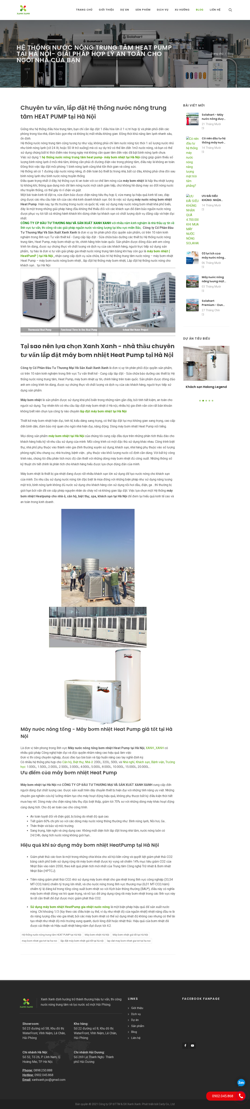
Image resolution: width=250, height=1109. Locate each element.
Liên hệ (135, 1038)
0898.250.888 (43, 1070)
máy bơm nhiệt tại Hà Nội (66, 436)
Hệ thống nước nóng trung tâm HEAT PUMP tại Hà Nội (51, 934)
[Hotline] (241, 1095)
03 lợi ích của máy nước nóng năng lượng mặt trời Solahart (213, 260)
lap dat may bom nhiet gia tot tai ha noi (129, 940)
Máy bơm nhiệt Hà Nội (97, 934)
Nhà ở (89, 762)
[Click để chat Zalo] (241, 1082)
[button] (200, 400)
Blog (230, 53)
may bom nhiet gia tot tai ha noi (39, 940)
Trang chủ (84, 9)
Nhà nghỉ (128, 762)
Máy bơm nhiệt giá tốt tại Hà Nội (130, 934)
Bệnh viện (157, 762)
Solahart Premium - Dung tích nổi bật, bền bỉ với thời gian (213, 307)
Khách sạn (143, 762)
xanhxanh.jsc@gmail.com (48, 1080)
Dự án (135, 1020)
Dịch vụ (136, 1014)
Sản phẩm (137, 1026)
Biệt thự (78, 762)
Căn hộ (67, 762)
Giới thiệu (137, 1008)
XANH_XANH (155, 748)
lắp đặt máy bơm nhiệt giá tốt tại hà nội (82, 940)
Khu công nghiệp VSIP (206, 387)
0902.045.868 (44, 1075)
